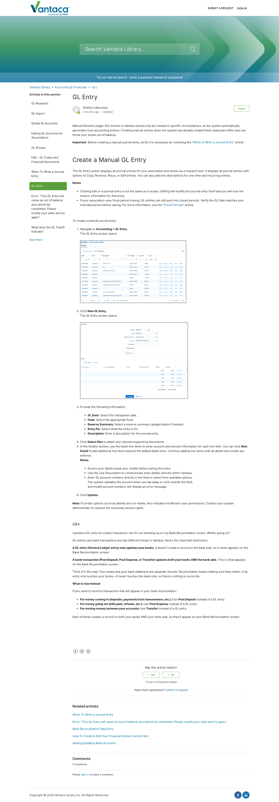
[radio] (151, 675)
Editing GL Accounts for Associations (47, 136)
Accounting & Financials (71, 87)
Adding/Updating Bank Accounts (94, 743)
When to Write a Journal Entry (213, 142)
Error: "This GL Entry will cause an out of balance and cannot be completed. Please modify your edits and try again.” (48, 206)
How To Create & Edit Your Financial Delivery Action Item (111, 736)
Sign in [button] (242, 8)
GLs (94, 87)
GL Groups (38, 147)
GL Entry (37, 186)
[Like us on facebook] (238, 795)
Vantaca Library (39, 87)
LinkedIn (88, 654)
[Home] (49, 7)
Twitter (82, 654)
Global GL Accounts (44, 123)
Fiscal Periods (173, 205)
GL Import (38, 113)
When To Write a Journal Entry (47, 174)
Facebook (75, 654)
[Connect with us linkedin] (246, 795)
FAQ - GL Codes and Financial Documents (45, 160)
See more (36, 239)
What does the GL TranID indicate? (48, 229)
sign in (85, 774)
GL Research (39, 103)
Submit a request (220, 8)
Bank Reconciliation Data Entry (93, 729)
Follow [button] (242, 108)
